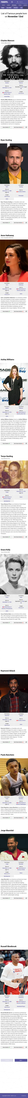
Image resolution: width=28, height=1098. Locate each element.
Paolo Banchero (7, 755)
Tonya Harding (7, 456)
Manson (21, 82)
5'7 (9, 294)
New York (23, 290)
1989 (10, 719)
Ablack (21, 715)
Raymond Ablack (8, 671)
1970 (24, 491)
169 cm (20, 607)
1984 (10, 868)
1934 (10, 87)
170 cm (6, 294)
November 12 (6, 87)
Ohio (9, 94)
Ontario (23, 191)
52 (20, 602)
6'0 (9, 196)
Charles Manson (7, 41)
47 (7, 413)
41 (7, 869)
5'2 (23, 93)
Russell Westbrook (8, 946)
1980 (10, 190)
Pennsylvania (9, 608)
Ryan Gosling (6, 140)
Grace (7, 597)
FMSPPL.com (13, 1095)
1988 (10, 1001)
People (3, 5)
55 (22, 493)
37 (7, 1003)
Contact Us (24, 1095)
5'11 (9, 873)
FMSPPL (4, 2)
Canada (20, 191)
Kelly (21, 597)
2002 (10, 802)
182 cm (6, 725)
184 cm (6, 196)
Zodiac (20, 5)
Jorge (7, 864)
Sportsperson (7, 501)
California (23, 1003)
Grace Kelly (5, 550)
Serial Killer (7, 96)
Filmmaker (21, 195)
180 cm (5, 873)
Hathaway (21, 284)
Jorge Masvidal (7, 830)
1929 (10, 602)
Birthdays (14, 5)
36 (7, 721)
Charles (7, 82)
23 (7, 804)
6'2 (9, 1007)
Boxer (21, 497)
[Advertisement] (14, 28)
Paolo (7, 798)
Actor (7, 198)
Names (8, 5)
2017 (23, 86)
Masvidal (21, 864)
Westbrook (21, 997)
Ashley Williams (7, 359)
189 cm (6, 1007)
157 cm (20, 93)
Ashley (7, 408)
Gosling (21, 186)
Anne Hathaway (7, 235)
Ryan (7, 186)
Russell (7, 997)
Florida (23, 869)
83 (20, 88)
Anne (7, 284)
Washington (23, 804)
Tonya (7, 492)
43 (7, 290)
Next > (21, 1060)
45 (7, 192)
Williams (21, 408)
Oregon (9, 498)
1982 (10, 288)
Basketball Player (21, 1006)
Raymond (7, 715)
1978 (10, 412)
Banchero (21, 798)
